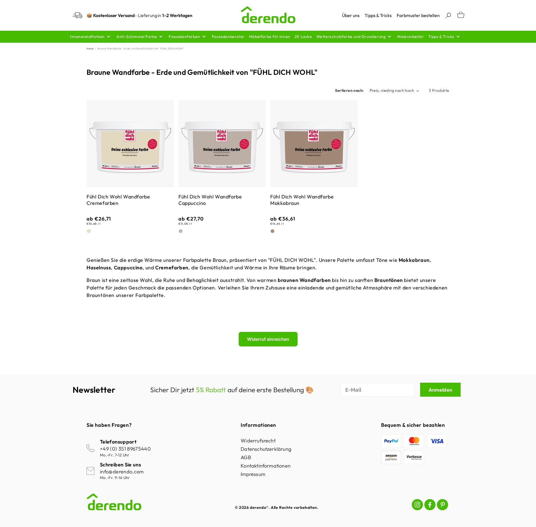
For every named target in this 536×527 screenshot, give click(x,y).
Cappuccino (180, 231)
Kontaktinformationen (266, 466)
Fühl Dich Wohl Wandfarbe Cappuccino (210, 199)
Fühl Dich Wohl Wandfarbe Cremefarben (118, 199)
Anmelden (440, 390)
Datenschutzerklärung (266, 449)
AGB (246, 457)
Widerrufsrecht (258, 440)
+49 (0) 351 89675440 (125, 448)
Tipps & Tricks (378, 15)
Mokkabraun (272, 231)
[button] (448, 15)
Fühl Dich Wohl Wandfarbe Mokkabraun (302, 199)
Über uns (351, 15)
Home (90, 48)
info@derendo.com (122, 471)
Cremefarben (89, 231)
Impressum (253, 474)
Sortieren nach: (349, 90)
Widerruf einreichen (268, 339)
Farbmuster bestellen (418, 15)
